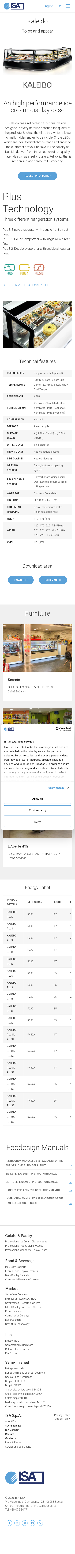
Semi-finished (17, 1362)
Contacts (10, 1438)
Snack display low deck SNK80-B (23, 1389)
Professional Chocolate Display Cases (26, 1250)
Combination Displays (17, 1315)
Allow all (37, 798)
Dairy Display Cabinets (17, 1275)
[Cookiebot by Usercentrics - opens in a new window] (55, 729)
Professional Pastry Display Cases (24, 1245)
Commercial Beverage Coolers (22, 1279)
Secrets (14, 680)
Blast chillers (12, 1340)
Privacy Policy (62, 1415)
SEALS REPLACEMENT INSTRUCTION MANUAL (31, 1173)
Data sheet (21, 580)
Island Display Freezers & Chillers (23, 1307)
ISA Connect (12, 1353)
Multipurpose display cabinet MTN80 (25, 1402)
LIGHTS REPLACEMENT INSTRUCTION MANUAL (32, 1182)
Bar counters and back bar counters (25, 1372)
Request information (37, 175)
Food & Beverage (20, 1261)
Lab (8, 1335)
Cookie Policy (62, 1418)
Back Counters (13, 1319)
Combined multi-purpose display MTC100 (28, 1406)
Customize (35, 810)
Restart (9, 1434)
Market (11, 1288)
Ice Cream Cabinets (15, 1266)
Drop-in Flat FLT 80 (15, 1381)
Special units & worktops (18, 1377)
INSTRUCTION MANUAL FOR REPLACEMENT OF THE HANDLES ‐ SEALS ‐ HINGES (34, 1200)
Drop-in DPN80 (13, 1385)
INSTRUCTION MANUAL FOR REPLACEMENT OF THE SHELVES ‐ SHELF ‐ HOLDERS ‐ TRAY (34, 1163)
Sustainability (13, 1425)
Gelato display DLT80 (16, 1398)
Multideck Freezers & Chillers (20, 1298)
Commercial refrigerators (19, 1345)
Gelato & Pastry (18, 1235)
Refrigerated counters (17, 1349)
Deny (37, 821)
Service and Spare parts (18, 1446)
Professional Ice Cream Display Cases (26, 1241)
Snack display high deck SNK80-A (23, 1393)
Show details (56, 787)
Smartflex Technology (17, 1324)
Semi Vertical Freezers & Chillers (22, 1303)
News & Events (13, 1442)
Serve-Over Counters (16, 1294)
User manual (53, 580)
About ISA (10, 1421)
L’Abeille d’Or (18, 846)
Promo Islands (13, 1311)
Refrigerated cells (14, 1368)
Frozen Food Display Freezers (21, 1271)
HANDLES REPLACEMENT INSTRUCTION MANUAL (33, 1190)
